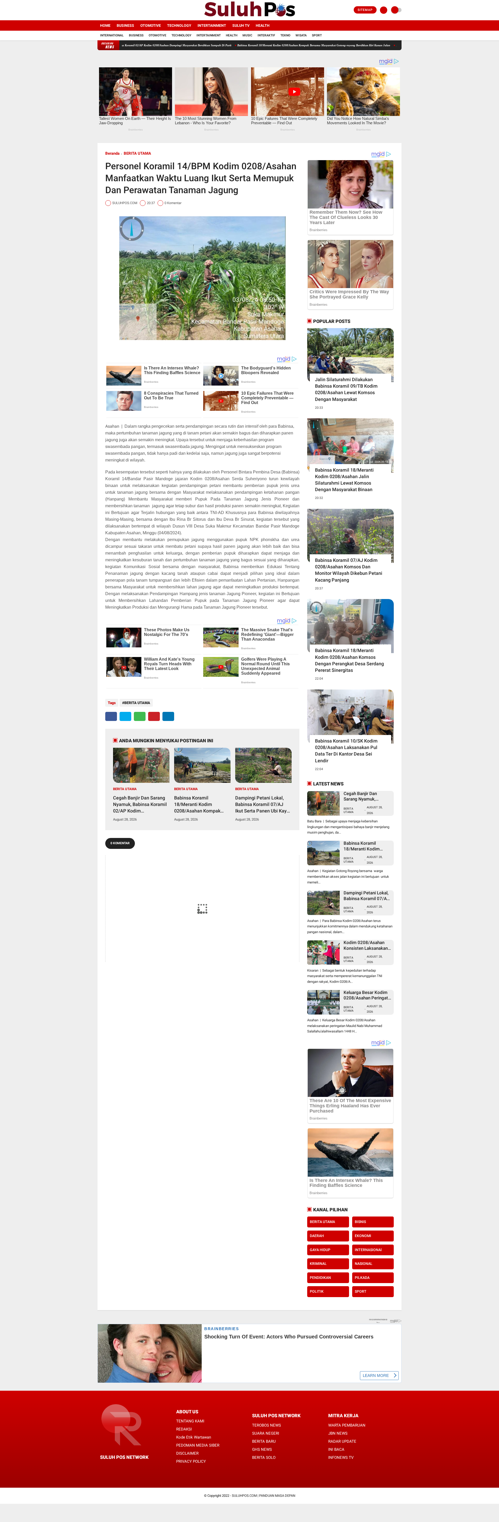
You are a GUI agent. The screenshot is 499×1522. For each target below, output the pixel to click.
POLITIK (317, 1291)
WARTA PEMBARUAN (346, 1425)
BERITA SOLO (263, 1457)
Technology (179, 25)
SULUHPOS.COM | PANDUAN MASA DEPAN (263, 1496)
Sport (317, 35)
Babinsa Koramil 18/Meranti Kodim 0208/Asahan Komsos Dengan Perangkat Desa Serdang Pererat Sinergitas (349, 660)
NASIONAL (363, 1263)
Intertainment (212, 25)
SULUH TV (241, 25)
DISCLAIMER (187, 1453)
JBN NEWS (337, 1433)
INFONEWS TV (341, 1457)
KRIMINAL (318, 1263)
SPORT (360, 1291)
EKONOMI (363, 1236)
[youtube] (120, 10)
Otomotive (150, 25)
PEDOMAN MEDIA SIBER (197, 1445)
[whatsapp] (140, 716)
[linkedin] (168, 716)
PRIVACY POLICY (191, 1461)
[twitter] (106, 10)
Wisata (301, 35)
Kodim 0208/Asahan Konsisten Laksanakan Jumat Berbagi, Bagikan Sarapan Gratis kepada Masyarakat (367, 945)
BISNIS (360, 1222)
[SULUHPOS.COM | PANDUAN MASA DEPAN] (249, 17)
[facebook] (99, 10)
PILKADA (362, 1278)
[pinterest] (154, 716)
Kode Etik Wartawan (193, 1437)
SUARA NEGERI (265, 1433)
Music (247, 35)
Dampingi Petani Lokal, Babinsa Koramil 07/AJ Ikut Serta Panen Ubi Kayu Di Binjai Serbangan (395, 45)
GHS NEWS (262, 1449)
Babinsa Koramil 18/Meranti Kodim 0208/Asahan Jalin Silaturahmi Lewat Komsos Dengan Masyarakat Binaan (344, 479)
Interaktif (266, 35)
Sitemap (365, 10)
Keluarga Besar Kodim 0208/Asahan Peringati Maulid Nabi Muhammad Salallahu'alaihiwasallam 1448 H (367, 995)
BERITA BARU (264, 1441)
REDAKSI (184, 1429)
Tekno (285, 35)
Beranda (112, 153)
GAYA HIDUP (320, 1250)
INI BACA (336, 1449)
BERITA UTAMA (137, 153)
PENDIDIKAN (320, 1278)
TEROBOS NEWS (266, 1425)
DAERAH (317, 1236)
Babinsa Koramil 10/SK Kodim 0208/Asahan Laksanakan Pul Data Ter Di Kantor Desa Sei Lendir (346, 750)
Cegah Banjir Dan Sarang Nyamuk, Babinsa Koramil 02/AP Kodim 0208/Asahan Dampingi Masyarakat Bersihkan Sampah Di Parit (140, 804)
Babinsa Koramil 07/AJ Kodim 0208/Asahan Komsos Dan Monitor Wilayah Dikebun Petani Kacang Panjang (348, 570)
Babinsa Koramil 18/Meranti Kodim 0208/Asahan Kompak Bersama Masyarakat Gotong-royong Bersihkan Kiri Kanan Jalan (253, 45)
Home (105, 25)
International (112, 35)
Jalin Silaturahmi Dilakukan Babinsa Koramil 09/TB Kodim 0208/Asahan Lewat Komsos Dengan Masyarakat (346, 389)
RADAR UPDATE (342, 1441)
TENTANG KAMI (190, 1421)
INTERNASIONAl (368, 1250)
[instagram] (113, 10)
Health (263, 25)
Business (125, 25)
